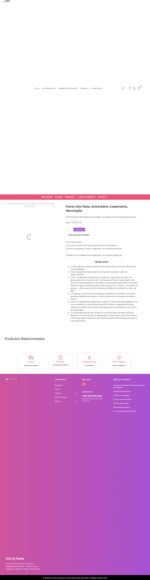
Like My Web (82, 578)
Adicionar (79, 229)
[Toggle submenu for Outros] (107, 197)
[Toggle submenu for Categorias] (55, 88)
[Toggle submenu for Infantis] (74, 197)
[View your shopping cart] (139, 88)
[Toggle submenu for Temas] (88, 88)
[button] (77, 235)
